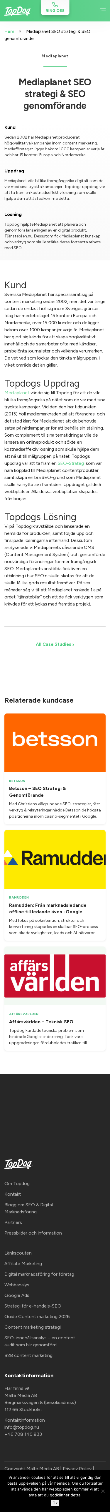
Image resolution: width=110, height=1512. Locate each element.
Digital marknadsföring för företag (39, 1274)
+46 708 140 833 (23, 1434)
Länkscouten (18, 1253)
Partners (13, 1222)
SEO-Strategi (71, 463)
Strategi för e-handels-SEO (32, 1306)
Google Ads (16, 1295)
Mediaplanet (16, 392)
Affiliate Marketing (23, 1263)
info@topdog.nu (21, 1427)
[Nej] (103, 1491)
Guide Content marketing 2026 (37, 1316)
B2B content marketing (28, 1355)
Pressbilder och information (33, 1233)
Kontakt (12, 1194)
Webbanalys (16, 1285)
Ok (55, 1503)
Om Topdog (17, 1183)
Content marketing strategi (32, 1327)
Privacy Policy (77, 1468)
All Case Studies (54, 644)
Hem (9, 31)
